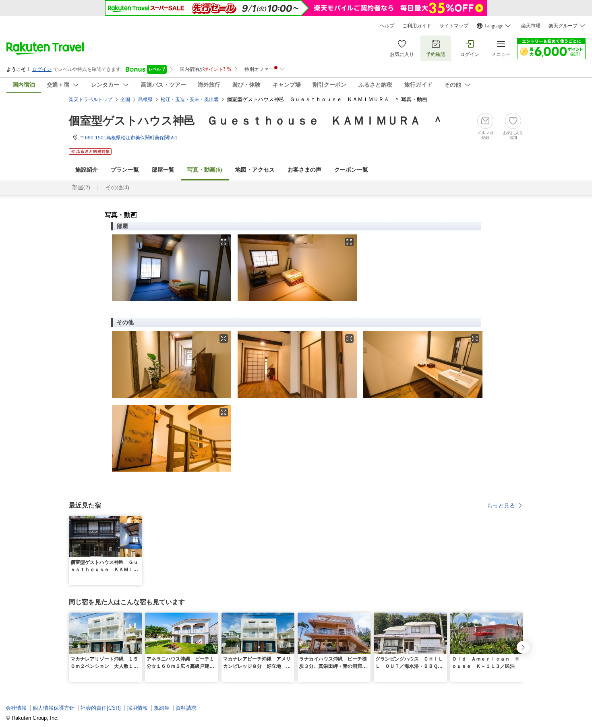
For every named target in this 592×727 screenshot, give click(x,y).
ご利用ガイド (416, 26)
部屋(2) (81, 187)
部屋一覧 (163, 170)
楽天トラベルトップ (90, 99)
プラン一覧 (125, 170)
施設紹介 (86, 170)
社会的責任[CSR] (101, 708)
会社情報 (16, 708)
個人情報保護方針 (54, 708)
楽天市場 (530, 26)
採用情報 (137, 708)
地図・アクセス (255, 170)
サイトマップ (453, 26)
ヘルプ (387, 26)
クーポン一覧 (351, 170)
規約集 (162, 708)
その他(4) (117, 187)
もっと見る (501, 505)
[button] (137, 521)
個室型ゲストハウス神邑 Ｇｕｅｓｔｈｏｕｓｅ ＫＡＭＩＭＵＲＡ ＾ (256, 120)
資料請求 (186, 708)
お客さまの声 (304, 170)
